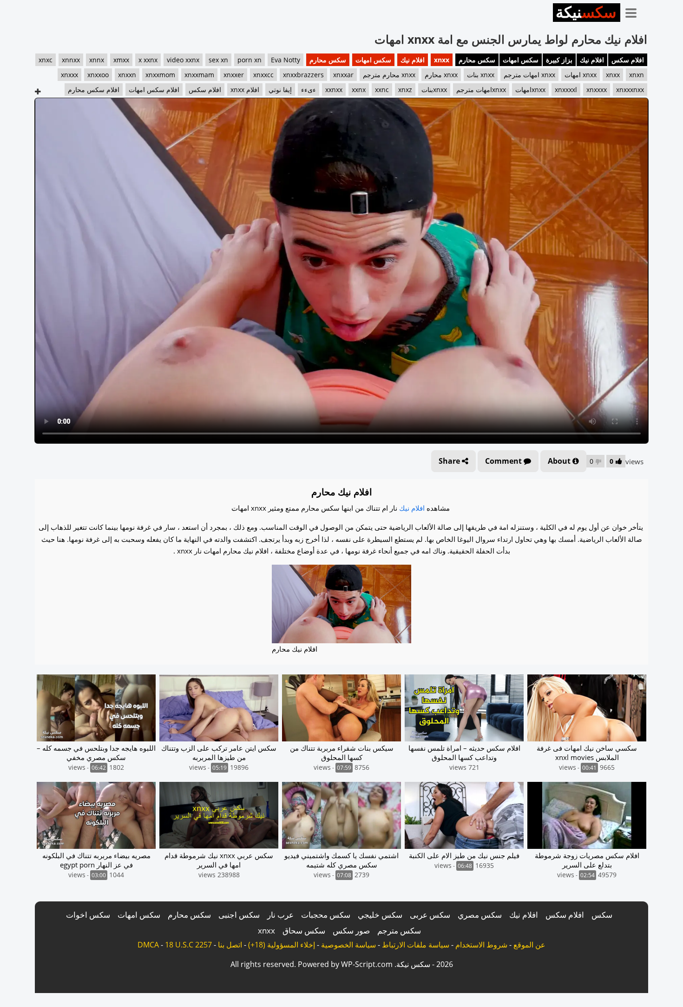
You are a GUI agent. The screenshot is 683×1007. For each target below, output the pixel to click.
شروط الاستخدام (481, 945)
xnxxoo (98, 74)
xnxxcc (263, 74)
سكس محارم (477, 59)
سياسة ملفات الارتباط (415, 945)
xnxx (441, 59)
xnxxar (343, 74)
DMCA (148, 945)
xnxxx (69, 74)
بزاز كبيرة (559, 59)
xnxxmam (199, 74)
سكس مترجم (399, 930)
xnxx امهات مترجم (529, 74)
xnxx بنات (480, 74)
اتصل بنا (230, 945)
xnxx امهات (581, 74)
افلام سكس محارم (93, 89)
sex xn (218, 59)
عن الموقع (529, 945)
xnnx (96, 59)
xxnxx (333, 89)
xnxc (46, 59)
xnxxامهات (530, 89)
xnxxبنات (434, 89)
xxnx (359, 89)
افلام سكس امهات (154, 89)
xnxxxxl (566, 89)
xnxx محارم (441, 74)
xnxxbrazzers (303, 74)
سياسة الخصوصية (348, 945)
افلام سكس (627, 59)
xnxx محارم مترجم (389, 74)
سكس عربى (430, 914)
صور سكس (351, 930)
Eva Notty (285, 59)
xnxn (636, 74)
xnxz (405, 89)
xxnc (382, 89)
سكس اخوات (88, 914)
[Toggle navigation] (634, 11)
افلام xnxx (244, 89)
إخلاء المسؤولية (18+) (281, 945)
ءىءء (308, 89)
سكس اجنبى (239, 914)
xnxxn (127, 74)
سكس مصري (480, 914)
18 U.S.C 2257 (188, 945)
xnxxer (233, 74)
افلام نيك (592, 59)
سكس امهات (521, 59)
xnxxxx (596, 89)
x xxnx (148, 59)
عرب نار (280, 914)
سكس (601, 914)
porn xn (249, 59)
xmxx (121, 59)
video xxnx (183, 59)
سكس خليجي (380, 914)
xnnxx (71, 59)
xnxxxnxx (630, 89)
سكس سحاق (303, 930)
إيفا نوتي (280, 89)
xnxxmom (160, 74)
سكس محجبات (325, 914)
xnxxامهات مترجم (481, 89)
